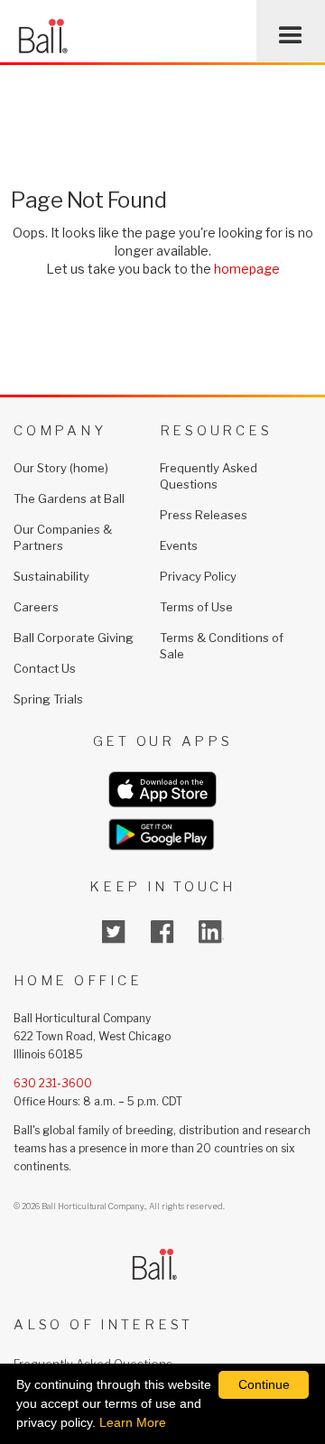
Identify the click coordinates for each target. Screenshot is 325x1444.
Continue (264, 1384)
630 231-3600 (53, 1083)
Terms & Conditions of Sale (221, 645)
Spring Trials (48, 699)
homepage (247, 268)
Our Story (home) (61, 468)
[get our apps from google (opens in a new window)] (162, 834)
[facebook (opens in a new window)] (162, 932)
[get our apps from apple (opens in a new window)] (162, 789)
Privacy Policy (198, 576)
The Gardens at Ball (69, 498)
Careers (36, 607)
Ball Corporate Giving (74, 637)
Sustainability (51, 576)
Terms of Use (196, 607)
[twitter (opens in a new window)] (113, 932)
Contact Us (45, 668)
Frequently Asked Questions (208, 476)
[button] (290, 30)
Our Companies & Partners (63, 537)
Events (179, 545)
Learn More (132, 1422)
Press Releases (203, 515)
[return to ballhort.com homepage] (43, 30)
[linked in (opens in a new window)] (211, 932)
